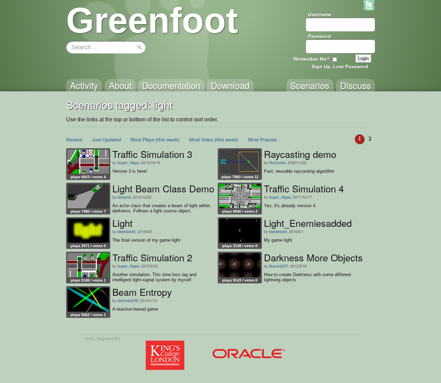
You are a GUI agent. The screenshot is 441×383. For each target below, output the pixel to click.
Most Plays (142, 139)
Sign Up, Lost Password (340, 66)
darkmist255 (127, 300)
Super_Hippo (128, 162)
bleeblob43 (126, 231)
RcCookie (277, 162)
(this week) (168, 139)
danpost (124, 197)
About (89, 338)
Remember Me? (312, 59)
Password (319, 36)
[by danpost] (88, 196)
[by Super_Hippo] (88, 161)
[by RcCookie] (240, 161)
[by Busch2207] (240, 265)
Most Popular (262, 139)
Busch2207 (278, 266)
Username (319, 14)
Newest (74, 139)
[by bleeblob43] (88, 230)
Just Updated (106, 139)
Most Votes (201, 139)
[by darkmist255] (88, 299)
